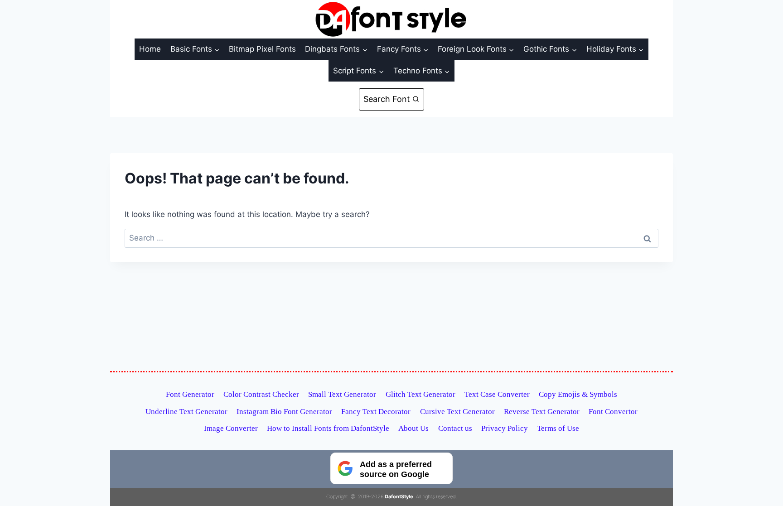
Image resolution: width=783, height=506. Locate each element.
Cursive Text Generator (457, 411)
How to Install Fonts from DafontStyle (328, 428)
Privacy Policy (504, 428)
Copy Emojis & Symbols (578, 394)
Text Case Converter (497, 394)
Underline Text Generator (186, 411)
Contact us (455, 428)
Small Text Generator (342, 394)
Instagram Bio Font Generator (284, 411)
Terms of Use (558, 428)
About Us (413, 428)
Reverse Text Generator (542, 411)
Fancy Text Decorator (376, 411)
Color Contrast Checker (261, 394)
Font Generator (190, 394)
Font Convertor (613, 411)
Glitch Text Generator (420, 394)
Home (150, 48)
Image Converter (231, 428)
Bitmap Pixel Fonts (262, 48)
